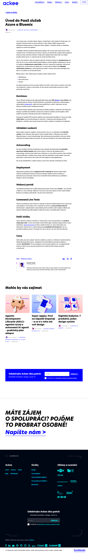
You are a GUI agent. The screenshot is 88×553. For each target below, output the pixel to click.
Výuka (23, 339)
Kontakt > (75, 2)
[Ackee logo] (10, 3)
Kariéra (13, 470)
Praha (20, 470)
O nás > (67, 2)
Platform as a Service (26, 258)
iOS (19, 339)
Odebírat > (74, 374)
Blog (6, 473)
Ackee (18, 258)
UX (39, 331)
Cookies (31, 540)
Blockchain (34, 484)
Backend (8, 339)
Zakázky (61, 328)
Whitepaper (14, 473)
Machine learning (29, 225)
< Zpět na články (11, 12)
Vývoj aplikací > (39, 2)
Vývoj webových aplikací (39, 481)
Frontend (14, 339)
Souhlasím (79, 550)
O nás (7, 470)
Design (46, 328)
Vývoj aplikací (35, 473)
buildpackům (28, 104)
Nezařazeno (34, 30)
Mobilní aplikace (23, 30)
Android (22, 337)
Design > (49, 2)
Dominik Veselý (31, 263)
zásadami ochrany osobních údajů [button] (66, 378)
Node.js (57, 100)
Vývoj (7, 341)
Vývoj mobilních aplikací (39, 477)
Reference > (58, 2)
